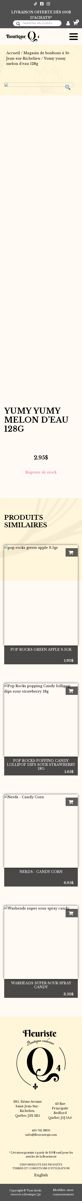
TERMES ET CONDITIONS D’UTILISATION (41, 1168)
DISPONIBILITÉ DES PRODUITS (41, 1164)
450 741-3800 (41, 1130)
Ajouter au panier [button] (72, 552)
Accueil (13, 53)
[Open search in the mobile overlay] (37, 23)
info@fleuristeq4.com (41, 1135)
